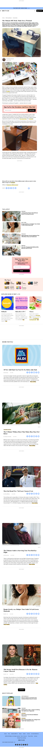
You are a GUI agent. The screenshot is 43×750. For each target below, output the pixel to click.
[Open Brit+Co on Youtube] (21, 744)
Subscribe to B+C (20, 311)
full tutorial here (23, 118)
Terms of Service (24, 736)
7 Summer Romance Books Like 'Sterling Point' (24, 287)
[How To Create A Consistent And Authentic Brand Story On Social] (11, 701)
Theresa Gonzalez (8, 436)
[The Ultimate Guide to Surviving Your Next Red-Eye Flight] (21, 534)
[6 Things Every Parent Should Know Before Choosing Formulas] (11, 216)
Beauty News (23, 222)
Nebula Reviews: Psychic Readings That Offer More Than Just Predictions (30, 236)
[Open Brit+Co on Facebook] (15, 744)
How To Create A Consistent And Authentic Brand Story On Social (29, 698)
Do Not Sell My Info (35, 733)
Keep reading (33, 381)
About (5, 733)
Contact (28, 733)
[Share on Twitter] (11, 188)
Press (9, 733)
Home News (15, 17)
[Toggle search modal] (34, 10)
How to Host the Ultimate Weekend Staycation (29, 715)
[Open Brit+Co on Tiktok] (25, 744)
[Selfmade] (7, 303)
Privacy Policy (30, 736)
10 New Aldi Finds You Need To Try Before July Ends (20, 370)
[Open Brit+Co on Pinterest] (17, 744)
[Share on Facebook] (6, 188)
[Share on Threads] (15, 188)
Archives (35, 736)
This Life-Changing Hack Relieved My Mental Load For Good (30, 248)
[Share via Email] (13, 188)
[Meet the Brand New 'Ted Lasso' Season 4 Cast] (21, 477)
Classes (31, 311)
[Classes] (35, 303)
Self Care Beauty (9, 17)
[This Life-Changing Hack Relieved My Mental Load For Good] (11, 250)
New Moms (23, 211)
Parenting (23, 245)
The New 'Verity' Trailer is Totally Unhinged (36, 283)
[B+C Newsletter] (21, 303)
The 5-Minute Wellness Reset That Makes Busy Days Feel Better (21, 433)
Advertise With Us (14, 733)
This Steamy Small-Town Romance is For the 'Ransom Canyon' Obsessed (12, 283)
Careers (24, 733)
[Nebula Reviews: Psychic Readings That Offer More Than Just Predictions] (11, 239)
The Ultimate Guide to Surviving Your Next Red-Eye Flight (20, 551)
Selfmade (4, 311)
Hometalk (31, 118)
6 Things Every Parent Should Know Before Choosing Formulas (29, 213)
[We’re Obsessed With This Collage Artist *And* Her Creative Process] (11, 723)
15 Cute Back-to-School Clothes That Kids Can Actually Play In (12, 287)
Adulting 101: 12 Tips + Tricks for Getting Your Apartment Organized (30, 710)
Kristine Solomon (11, 58)
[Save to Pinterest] (9, 188)
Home (3, 17)
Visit (6, 321)
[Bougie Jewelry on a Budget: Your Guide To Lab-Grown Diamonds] (11, 227)
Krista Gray (7, 555)
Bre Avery (6, 372)
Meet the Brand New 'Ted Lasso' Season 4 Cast (18, 491)
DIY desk (8, 91)
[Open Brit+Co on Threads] (23, 744)
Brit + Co (6, 674)
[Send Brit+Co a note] (27, 744)
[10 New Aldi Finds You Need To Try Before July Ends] (21, 355)
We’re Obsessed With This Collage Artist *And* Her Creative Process (30, 720)
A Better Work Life (24, 696)
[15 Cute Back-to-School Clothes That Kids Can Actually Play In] (6, 288)
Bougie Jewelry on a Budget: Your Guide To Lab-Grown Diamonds (30, 225)
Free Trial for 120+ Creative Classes (20, 8)
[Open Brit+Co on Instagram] (19, 744)
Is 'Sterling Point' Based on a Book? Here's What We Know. (24, 283)
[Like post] (29, 188)
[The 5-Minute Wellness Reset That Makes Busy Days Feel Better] (21, 413)
